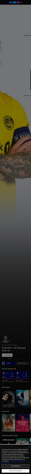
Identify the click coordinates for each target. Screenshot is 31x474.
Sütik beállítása (15, 466)
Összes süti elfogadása (15, 470)
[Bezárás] (29, 447)
